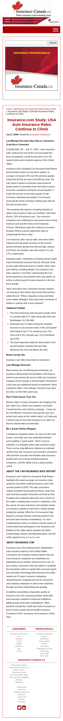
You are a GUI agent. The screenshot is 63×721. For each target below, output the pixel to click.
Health (19, 644)
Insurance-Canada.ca (40, 134)
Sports (19, 651)
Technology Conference (19, 667)
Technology (44, 651)
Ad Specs (22, 694)
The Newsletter (19, 677)
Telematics (44, 646)
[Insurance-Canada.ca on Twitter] (19, 709)
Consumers (19, 629)
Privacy (21, 699)
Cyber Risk (44, 653)
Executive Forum (19, 672)
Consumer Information (19, 634)
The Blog (19, 675)
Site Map (21, 702)
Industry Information (44, 634)
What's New (21, 687)
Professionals (44, 629)
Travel (19, 641)
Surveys (19, 680)
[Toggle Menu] (55, 29)
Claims (44, 644)
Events (44, 636)
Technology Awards (19, 665)
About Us (21, 690)
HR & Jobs (44, 656)
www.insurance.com (30, 537)
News (53, 109)
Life (19, 648)
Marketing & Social (44, 648)
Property (19, 639)
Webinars (19, 682)
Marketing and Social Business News (32, 109)
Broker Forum (19, 670)
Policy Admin (44, 641)
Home (9, 109)
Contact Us (21, 697)
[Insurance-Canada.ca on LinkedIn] (24, 709)
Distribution (44, 639)
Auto (19, 636)
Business (19, 646)
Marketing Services (21, 692)
